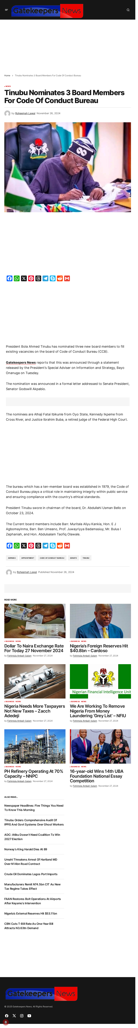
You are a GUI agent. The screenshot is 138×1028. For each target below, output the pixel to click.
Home (7, 75)
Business (10, 641)
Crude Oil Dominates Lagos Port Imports (31, 874)
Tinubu (86, 558)
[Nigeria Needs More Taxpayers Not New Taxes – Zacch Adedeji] (35, 681)
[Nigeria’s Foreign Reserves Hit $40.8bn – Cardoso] (100, 621)
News (8, 86)
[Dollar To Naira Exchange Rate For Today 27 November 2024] (35, 621)
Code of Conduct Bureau (52, 558)
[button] (6, 10)
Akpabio (12, 558)
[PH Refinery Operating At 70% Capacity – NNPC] (35, 746)
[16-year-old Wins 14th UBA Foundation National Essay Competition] (100, 746)
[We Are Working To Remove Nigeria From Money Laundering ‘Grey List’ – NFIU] (100, 681)
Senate (73, 558)
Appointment (27, 558)
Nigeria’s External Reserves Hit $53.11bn (30, 913)
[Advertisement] (69, 45)
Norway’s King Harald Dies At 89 (25, 849)
